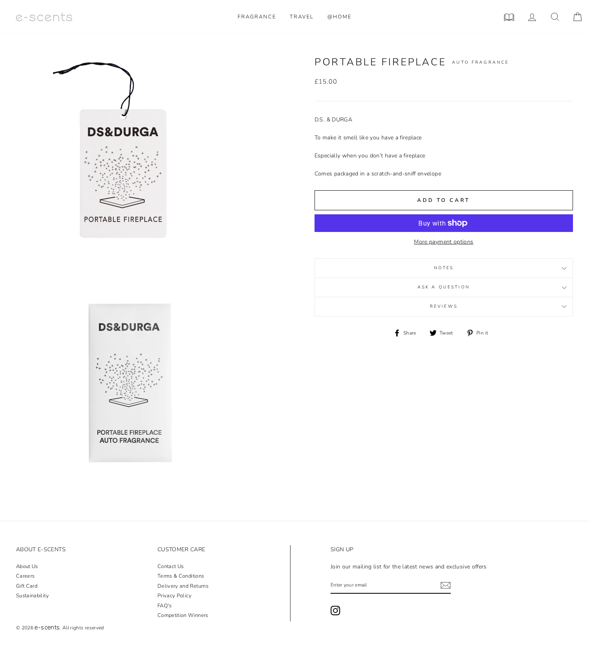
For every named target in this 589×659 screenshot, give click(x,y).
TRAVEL (302, 16)
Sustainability (32, 595)
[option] (125, 164)
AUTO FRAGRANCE (480, 62)
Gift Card (26, 586)
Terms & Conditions (180, 576)
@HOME (339, 16)
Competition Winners (182, 615)
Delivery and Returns (182, 586)
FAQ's (164, 605)
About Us (27, 566)
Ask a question (444, 287)
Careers (25, 576)
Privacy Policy (174, 595)
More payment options (443, 242)
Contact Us (170, 566)
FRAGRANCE (257, 16)
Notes (444, 268)
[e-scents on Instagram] (335, 610)
